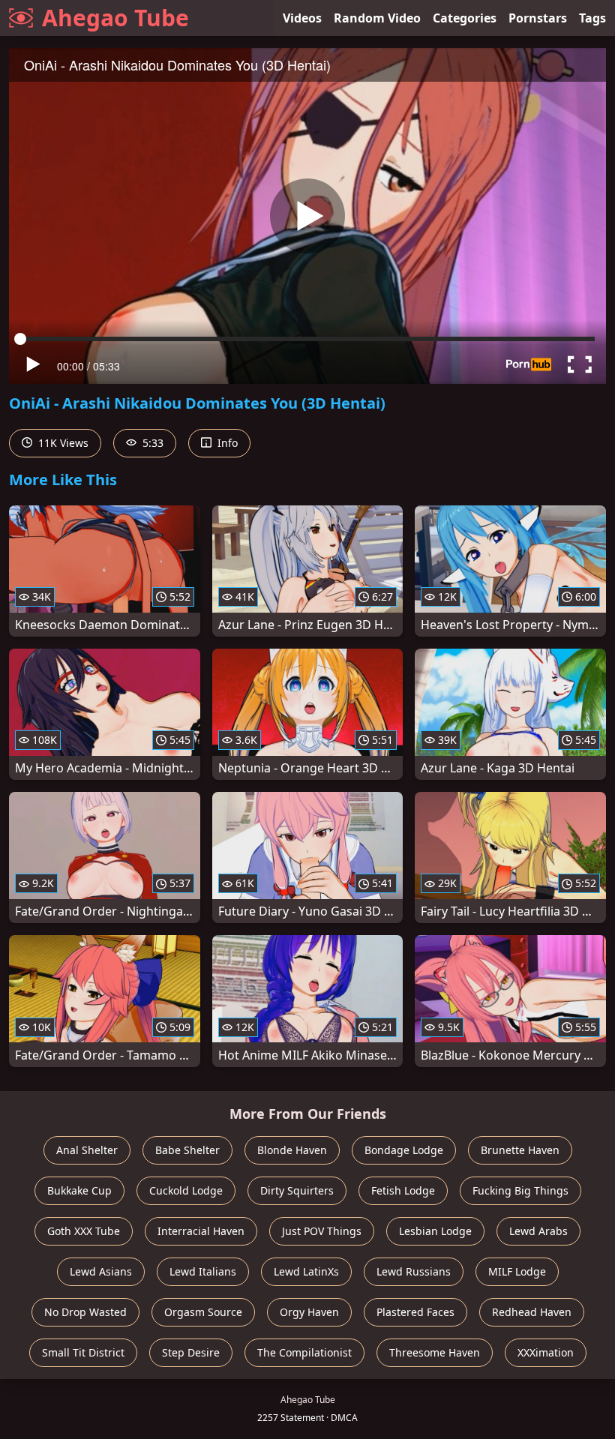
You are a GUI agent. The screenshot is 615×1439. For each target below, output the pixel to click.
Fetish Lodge (403, 1190)
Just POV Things (322, 1231)
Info (226, 443)
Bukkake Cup (79, 1190)
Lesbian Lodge (435, 1231)
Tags (592, 18)
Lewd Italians (203, 1271)
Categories (464, 18)
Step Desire (191, 1352)
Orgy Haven (309, 1312)
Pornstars (537, 18)
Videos (302, 18)
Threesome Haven (434, 1352)
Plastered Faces (415, 1312)
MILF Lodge (517, 1271)
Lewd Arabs (538, 1231)
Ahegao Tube (115, 17)
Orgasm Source (203, 1312)
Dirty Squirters (297, 1190)
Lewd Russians (413, 1271)
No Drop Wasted (85, 1312)
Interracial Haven (201, 1231)
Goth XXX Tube (83, 1231)
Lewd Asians (101, 1271)
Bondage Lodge (403, 1150)
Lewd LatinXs (306, 1271)
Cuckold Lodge (186, 1190)
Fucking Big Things (520, 1190)
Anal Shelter (87, 1150)
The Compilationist (304, 1352)
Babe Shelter (187, 1150)
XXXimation (546, 1352)
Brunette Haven (520, 1150)
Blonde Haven (292, 1150)
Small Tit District (83, 1352)
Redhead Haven (532, 1312)
